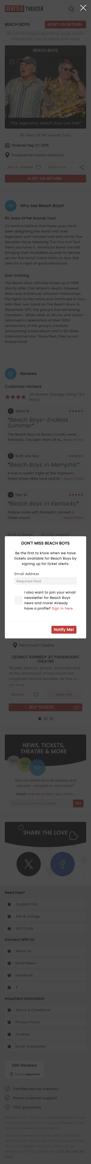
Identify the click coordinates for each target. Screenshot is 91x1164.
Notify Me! (64, 629)
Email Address (27, 573)
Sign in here (62, 608)
